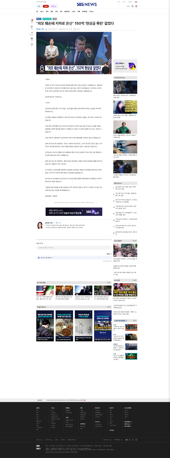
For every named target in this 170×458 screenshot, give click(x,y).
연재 (81, 407)
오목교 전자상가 (98, 426)
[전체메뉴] (37, 11)
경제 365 (82, 417)
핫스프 (114, 334)
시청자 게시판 (113, 425)
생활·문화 (67, 11)
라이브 (111, 414)
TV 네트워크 (39, 427)
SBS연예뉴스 (127, 422)
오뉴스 (52, 421)
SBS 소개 (39, 440)
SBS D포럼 (127, 426)
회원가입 (130, 1)
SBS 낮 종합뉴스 (69, 426)
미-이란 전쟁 (47, 19)
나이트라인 (53, 423)
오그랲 (114, 325)
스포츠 (73, 11)
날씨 (111, 410)
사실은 (81, 410)
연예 (79, 11)
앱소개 (111, 421)
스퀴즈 (125, 417)
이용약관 (63, 439)
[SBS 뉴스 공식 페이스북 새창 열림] (129, 440)
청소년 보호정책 (110, 449)
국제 (61, 11)
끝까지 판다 (82, 426)
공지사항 (112, 430)
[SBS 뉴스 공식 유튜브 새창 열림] (126, 440)
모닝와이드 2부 (54, 417)
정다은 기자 (49, 223)
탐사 (81, 428)
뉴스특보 (53, 427)
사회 (56, 11)
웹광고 (56, 439)
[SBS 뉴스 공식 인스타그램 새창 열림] (136, 440)
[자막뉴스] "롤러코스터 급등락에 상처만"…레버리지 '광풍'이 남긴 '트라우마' (64, 227)
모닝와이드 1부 (54, 414)
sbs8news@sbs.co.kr (88, 445)
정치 (47, 11)
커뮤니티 (126, 414)
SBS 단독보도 (83, 412)
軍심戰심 (68, 410)
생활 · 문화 (38, 421)
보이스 (67, 422)
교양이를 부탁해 (98, 414)
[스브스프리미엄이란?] (126, 320)
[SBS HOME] (136, 2)
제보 (111, 412)
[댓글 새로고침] (42, 243)
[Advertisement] (74, 271)
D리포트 (82, 419)
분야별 (37, 407)
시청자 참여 (49, 440)
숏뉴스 (111, 417)
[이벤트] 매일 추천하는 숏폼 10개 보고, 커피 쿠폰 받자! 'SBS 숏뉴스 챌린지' (65, 400)
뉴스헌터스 (53, 412)
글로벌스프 (115, 344)
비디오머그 (97, 407)
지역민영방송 (118, 440)
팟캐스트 (126, 412)
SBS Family (107, 440)
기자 (111, 419)
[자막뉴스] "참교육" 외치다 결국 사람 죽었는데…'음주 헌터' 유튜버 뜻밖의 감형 (65, 225)
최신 (37, 410)
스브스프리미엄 (127, 407)
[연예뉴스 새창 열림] (125, 66)
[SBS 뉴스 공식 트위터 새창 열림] (133, 440)
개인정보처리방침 (71, 439)
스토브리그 (97, 417)
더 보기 (108, 282)
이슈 (37, 429)
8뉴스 (42, 11)
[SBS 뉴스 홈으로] (87, 4)
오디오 (67, 417)
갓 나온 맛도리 (98, 424)
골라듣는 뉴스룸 (69, 420)
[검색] (132, 6)
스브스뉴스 (97, 421)
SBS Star (127, 424)
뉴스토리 (53, 425)
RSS (111, 423)
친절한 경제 (82, 414)
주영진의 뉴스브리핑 (55, 419)
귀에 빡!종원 (97, 412)
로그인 (124, 1)
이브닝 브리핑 (69, 412)
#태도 (128, 6)
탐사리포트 (82, 423)
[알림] (136, 6)
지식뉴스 (126, 410)
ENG (119, 1)
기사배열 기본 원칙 (101, 449)
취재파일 (84, 11)
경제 (51, 11)
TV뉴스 (91, 11)
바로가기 (112, 407)
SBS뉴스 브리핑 (69, 424)
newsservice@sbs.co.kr (85, 448)
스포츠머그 (97, 410)
